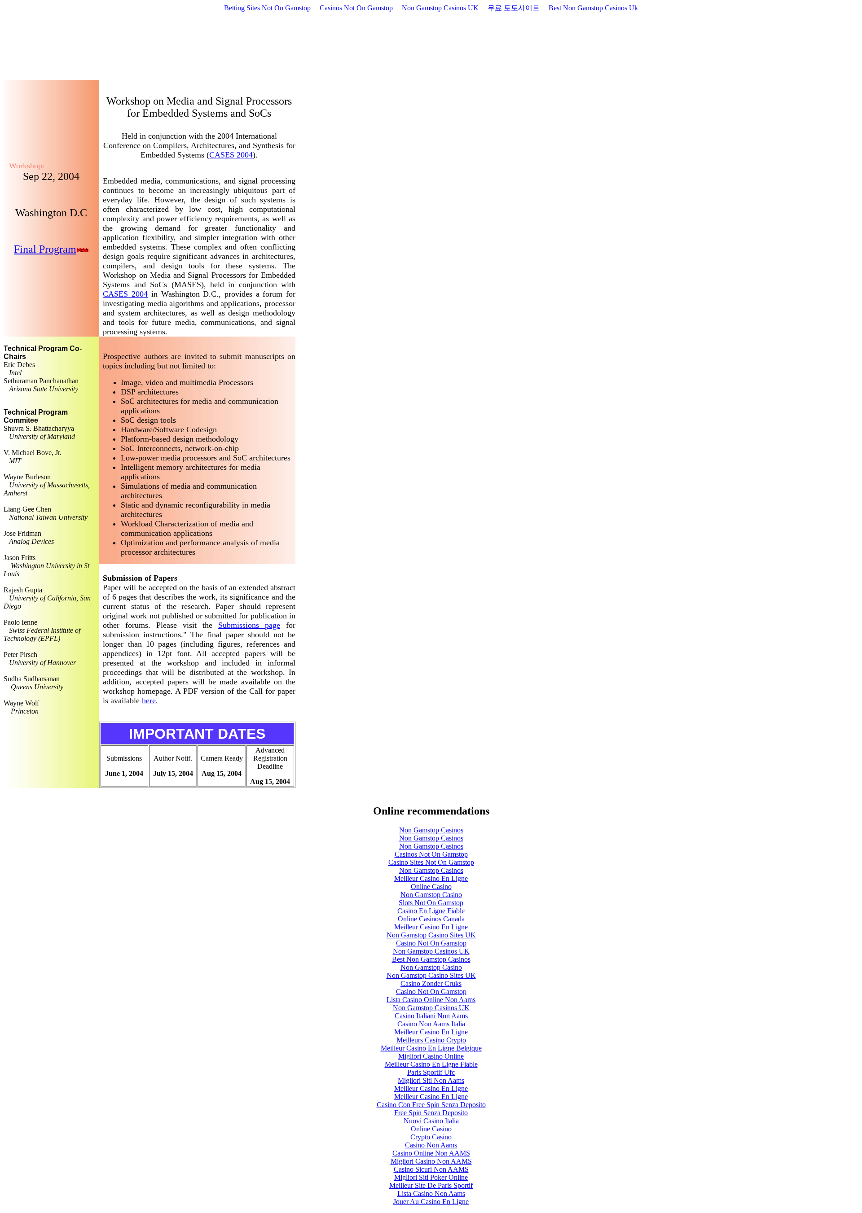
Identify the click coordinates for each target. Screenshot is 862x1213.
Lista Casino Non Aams (431, 1193)
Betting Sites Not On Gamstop (267, 8)
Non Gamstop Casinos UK (440, 8)
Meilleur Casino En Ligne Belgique (431, 1048)
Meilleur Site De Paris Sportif (431, 1185)
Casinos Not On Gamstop (356, 8)
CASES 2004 (231, 154)
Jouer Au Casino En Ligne (431, 1201)
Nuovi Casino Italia (431, 1121)
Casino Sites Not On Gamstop (431, 862)
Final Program (45, 249)
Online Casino (431, 886)
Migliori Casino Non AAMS (431, 1161)
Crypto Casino (431, 1137)
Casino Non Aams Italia (431, 1024)
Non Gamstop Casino (431, 894)
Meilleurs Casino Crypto (431, 1040)
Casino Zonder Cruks (431, 983)
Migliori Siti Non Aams (431, 1080)
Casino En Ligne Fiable (431, 911)
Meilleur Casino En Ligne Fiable (431, 1064)
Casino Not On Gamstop (431, 943)
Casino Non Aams (431, 1145)
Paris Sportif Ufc (431, 1072)
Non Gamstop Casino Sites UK (431, 935)
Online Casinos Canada (431, 919)
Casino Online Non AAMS (431, 1153)
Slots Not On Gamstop (431, 902)
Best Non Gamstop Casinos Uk (593, 8)
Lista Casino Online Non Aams (431, 999)
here (149, 700)
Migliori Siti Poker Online (431, 1177)
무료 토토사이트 (514, 8)
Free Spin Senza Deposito (431, 1113)
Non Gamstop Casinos (431, 830)
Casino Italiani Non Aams (431, 1016)
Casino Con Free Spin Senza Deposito (431, 1104)
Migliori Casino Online (431, 1056)
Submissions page (249, 625)
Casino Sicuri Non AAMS (431, 1169)
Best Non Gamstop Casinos (431, 959)
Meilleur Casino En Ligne (431, 878)
